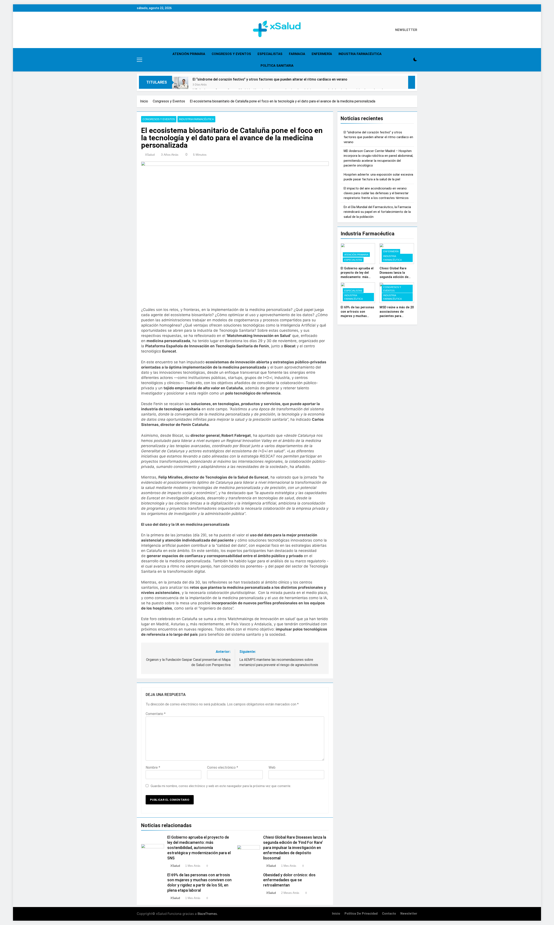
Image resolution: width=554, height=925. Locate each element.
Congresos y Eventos (231, 54)
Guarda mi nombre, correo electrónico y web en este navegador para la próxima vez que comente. (221, 786)
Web (272, 767)
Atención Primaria (188, 54)
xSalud (150, 154)
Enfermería (322, 54)
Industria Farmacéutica (360, 54)
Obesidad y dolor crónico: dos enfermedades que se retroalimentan (289, 880)
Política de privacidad (361, 913)
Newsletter (408, 913)
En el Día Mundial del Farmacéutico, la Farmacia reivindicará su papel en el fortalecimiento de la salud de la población (377, 212)
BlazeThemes (207, 913)
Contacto (389, 913)
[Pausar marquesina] (411, 82)
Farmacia (297, 54)
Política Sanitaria (277, 66)
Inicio (336, 913)
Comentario (156, 714)
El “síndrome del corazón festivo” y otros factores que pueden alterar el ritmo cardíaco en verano (270, 79)
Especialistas (270, 54)
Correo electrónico (222, 767)
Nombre (153, 767)
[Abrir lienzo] (139, 59)
